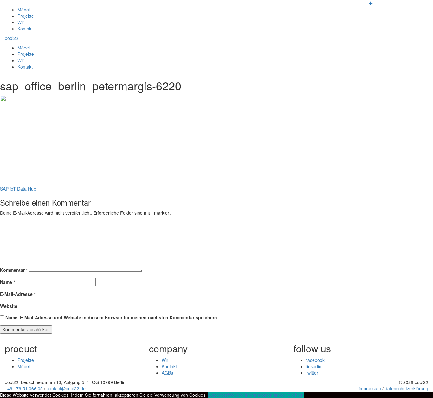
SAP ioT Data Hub (18, 189)
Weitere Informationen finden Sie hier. (266, 395)
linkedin (313, 366)
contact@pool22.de (66, 388)
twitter (312, 372)
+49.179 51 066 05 (24, 388)
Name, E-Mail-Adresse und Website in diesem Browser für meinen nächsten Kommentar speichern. (111, 317)
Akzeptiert (218, 395)
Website (8, 306)
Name (7, 282)
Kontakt (25, 28)
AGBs (167, 372)
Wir (20, 22)
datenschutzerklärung (406, 388)
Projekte (25, 16)
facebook (315, 360)
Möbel (23, 9)
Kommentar (14, 270)
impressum (370, 388)
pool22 (11, 38)
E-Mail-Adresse (18, 294)
